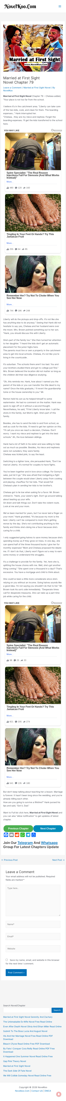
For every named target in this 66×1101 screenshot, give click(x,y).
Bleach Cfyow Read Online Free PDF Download (26, 1044)
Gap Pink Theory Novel (14, 1061)
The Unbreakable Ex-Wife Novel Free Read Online (27, 1021)
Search (57, 1010)
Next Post (58, 860)
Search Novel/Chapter (14, 1005)
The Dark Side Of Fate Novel (17, 1071)
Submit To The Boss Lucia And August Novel (25, 1031)
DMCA (48, 1091)
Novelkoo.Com (22, 1091)
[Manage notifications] (58, 1094)
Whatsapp (49, 843)
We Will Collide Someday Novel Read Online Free (27, 1075)
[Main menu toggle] (60, 6)
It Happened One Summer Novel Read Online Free (28, 1056)
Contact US (37, 1091)
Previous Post (9, 860)
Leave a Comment (12, 87)
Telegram (25, 843)
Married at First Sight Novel (36, 87)
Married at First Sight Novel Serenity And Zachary (27, 1017)
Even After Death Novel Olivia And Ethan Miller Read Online (32, 1026)
